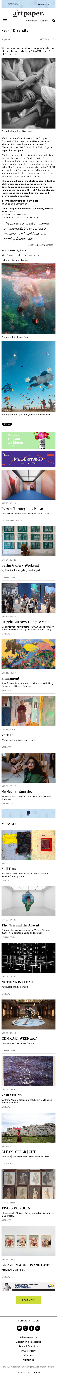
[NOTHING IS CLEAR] (28, 958)
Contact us (28, 1360)
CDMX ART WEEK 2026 (19, 1038)
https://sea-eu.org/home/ (14, 250)
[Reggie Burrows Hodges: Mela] (28, 598)
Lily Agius (6, 1164)
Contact (44, 20)
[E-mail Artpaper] (37, 1328)
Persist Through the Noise (22, 508)
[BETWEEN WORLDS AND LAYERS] (28, 1241)
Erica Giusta (8, 803)
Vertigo (8, 735)
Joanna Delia (8, 577)
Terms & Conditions (28, 1346)
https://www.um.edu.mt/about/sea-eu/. (20, 255)
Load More (28, 1300)
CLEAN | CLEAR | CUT (19, 1151)
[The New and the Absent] (28, 901)
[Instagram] (25, 1328)
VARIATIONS (12, 1095)
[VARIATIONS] (28, 1071)
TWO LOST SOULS (16, 1208)
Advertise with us (28, 1337)
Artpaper (6, 39)
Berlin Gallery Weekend (20, 565)
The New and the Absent (20, 925)
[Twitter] (19, 1328)
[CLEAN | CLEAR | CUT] (28, 1128)
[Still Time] (28, 845)
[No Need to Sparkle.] (28, 768)
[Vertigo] (28, 711)
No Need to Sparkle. (17, 791)
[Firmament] (28, 654)
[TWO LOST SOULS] (28, 1184)
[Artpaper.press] (28, 13)
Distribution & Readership (28, 1342)
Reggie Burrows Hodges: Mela (25, 621)
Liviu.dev (35, 1372)
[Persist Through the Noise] (28, 485)
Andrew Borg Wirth (12, 520)
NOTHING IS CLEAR (17, 982)
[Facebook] (31, 1328)
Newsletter (31, 20)
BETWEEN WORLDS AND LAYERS (27, 1265)
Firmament (10, 678)
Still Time (9, 868)
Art (42, 39)
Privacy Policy (28, 1351)
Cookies (28, 1355)
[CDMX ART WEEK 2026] (28, 1014)
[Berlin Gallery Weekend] (28, 541)
